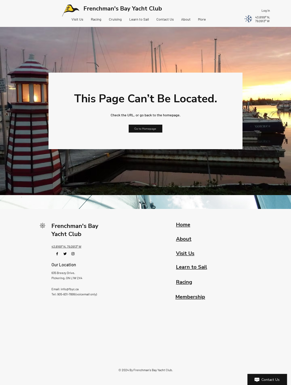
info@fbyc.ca (70, 289)
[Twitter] (65, 254)
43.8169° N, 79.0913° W (66, 246)
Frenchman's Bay (74, 226)
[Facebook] (57, 254)
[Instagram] (73, 254)
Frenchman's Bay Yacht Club (123, 9)
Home (183, 224)
